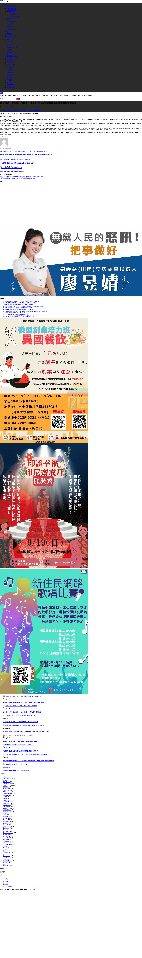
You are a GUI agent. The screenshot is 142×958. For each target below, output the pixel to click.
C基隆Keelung (10, 61)
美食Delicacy (10, 41)
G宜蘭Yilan (9, 67)
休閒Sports (9, 38)
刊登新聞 (5, 879)
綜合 (4, 854)
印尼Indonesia (10, 28)
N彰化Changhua (11, 74)
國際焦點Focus (7, 18)
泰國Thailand (10, 26)
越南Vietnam (10, 23)
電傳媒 (5, 5)
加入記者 (5, 881)
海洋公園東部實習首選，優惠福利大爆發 (12, 171)
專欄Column (6, 834)
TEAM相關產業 (10, 11)
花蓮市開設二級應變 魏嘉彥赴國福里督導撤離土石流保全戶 (18, 309)
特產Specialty (10, 44)
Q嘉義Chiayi (10, 79)
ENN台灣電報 (13, 13)
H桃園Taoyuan (10, 69)
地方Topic (6, 54)
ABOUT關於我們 (11, 6)
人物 (4, 813)
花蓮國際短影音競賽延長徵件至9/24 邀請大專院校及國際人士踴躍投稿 (21, 301)
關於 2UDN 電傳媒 (7, 886)
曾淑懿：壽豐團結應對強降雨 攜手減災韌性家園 (15, 314)
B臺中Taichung (11, 59)
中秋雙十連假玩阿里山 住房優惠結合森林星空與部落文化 (18, 307)
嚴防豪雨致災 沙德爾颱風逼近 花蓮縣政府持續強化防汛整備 (18, 316)
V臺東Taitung (10, 84)
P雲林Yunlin (10, 77)
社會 (4, 851)
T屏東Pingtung (10, 80)
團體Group (9, 34)
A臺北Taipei (10, 57)
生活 (4, 847)
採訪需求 (5, 884)
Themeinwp (32, 889)
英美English (10, 24)
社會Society (6, 852)
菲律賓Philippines (11, 29)
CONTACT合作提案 (12, 10)
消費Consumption (11, 36)
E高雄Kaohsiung (11, 64)
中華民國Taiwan (11, 21)
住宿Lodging (10, 42)
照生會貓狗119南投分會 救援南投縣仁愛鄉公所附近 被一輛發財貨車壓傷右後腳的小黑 (26, 154)
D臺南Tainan (10, 62)
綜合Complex (6, 856)
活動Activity (6, 31)
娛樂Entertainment (12, 47)
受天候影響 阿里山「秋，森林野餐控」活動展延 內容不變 (18, 304)
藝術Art (9, 33)
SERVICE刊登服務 (11, 8)
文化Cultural (6, 838)
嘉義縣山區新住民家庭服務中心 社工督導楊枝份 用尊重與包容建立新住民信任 (23, 306)
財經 (4, 864)
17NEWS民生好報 (14, 16)
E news (5, 3)
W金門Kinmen (10, 85)
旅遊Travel (6, 39)
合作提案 (5, 883)
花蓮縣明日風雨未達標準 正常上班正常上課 (14, 312)
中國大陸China (10, 19)
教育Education (7, 836)
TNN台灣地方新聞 (14, 15)
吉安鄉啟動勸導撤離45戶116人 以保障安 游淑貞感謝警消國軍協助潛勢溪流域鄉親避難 (25, 311)
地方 (4, 829)
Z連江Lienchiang (11, 89)
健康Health (9, 49)
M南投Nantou (10, 72)
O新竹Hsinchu (10, 75)
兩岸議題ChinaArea (12, 56)
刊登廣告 (5, 878)
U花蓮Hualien (10, 82)
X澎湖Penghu (10, 87)
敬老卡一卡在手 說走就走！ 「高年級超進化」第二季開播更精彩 (19, 303)
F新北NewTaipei (11, 66)
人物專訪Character (8, 815)
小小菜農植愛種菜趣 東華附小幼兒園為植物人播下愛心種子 (17, 163)
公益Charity (6, 823)
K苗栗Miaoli (10, 70)
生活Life (5, 46)
